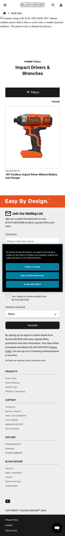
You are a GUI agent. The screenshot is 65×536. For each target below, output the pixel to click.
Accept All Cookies (32, 284)
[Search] (53, 5)
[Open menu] (5, 5)
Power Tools (16, 13)
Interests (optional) (15, 307)
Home (4, 13)
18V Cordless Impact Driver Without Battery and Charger (31, 176)
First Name (11, 234)
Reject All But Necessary (32, 275)
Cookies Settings (32, 267)
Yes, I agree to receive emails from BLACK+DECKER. (29, 298)
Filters (35, 92)
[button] (7, 501)
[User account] (61, 5)
